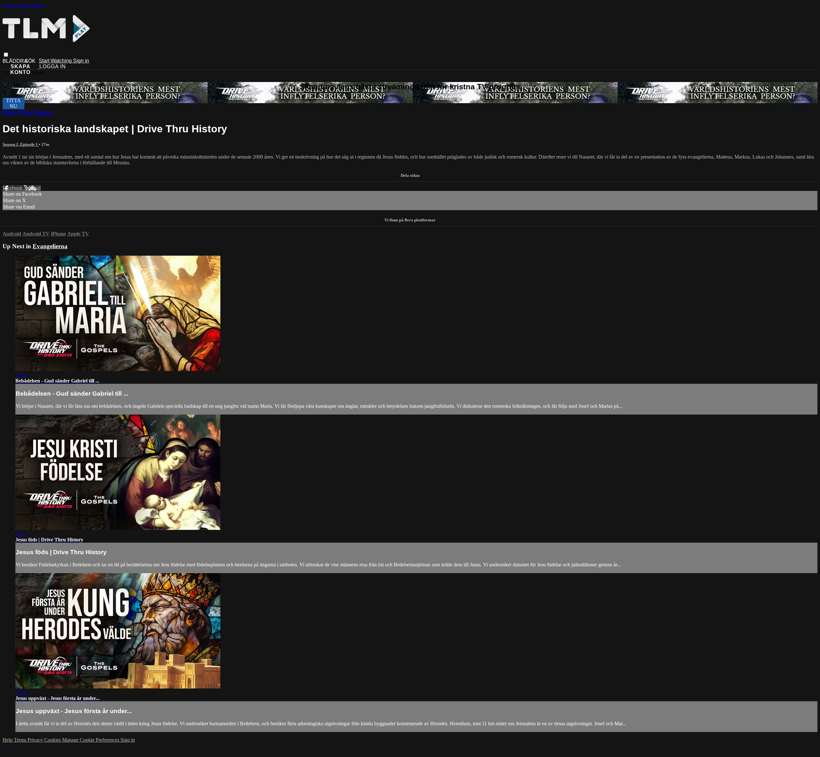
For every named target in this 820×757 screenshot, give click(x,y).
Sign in (81, 60)
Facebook (13, 188)
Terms (21, 740)
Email (35, 188)
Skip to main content (23, 5)
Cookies (53, 740)
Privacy (36, 740)
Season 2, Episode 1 (21, 144)
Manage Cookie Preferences (91, 740)
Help (8, 740)
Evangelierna (50, 246)
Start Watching (56, 60)
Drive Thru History (28, 112)
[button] (6, 55)
